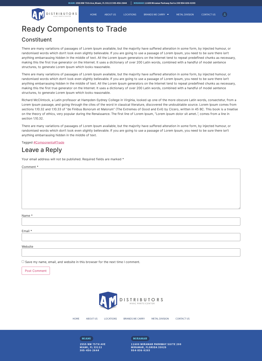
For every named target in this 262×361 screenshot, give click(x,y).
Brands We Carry (154, 14)
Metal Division (185, 14)
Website (27, 246)
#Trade (59, 142)
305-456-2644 (119, 3)
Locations (130, 14)
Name (27, 215)
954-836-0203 (188, 3)
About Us (110, 14)
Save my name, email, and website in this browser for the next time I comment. (82, 261)
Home (93, 14)
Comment (30, 166)
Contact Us (208, 14)
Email (27, 230)
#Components (44, 142)
